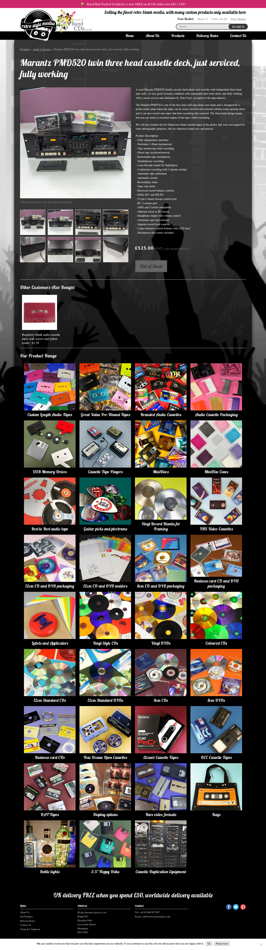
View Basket (238, 19)
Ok (209, 943)
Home (129, 35)
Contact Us (238, 35)
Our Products (26, 916)
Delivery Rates (207, 35)
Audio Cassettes (42, 49)
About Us (152, 35)
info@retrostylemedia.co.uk (156, 916)
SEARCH (238, 27)
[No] (261, 944)
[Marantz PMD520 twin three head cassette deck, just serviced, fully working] (75, 142)
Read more (222, 943)
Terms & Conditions (30, 929)
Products (177, 35)
